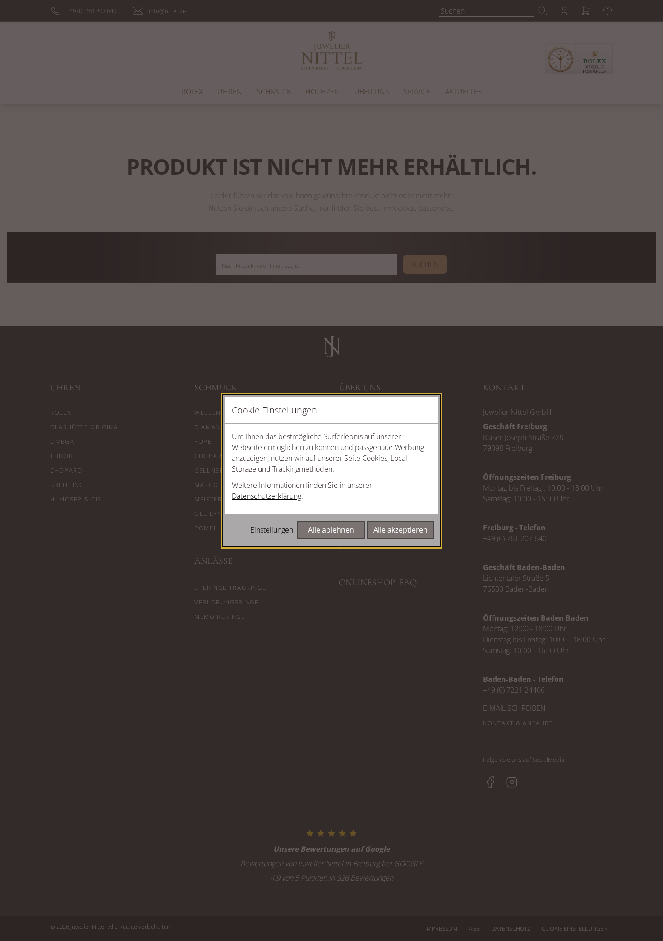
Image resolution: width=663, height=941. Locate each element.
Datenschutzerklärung (266, 496)
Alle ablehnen (331, 530)
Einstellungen (271, 530)
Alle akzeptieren (400, 530)
